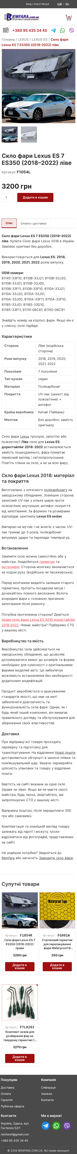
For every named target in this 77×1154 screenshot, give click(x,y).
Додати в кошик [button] (20, 966)
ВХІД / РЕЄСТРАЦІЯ (37, 4)
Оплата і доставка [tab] (33, 223)
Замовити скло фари (56, 858)
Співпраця (48, 1087)
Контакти (47, 1100)
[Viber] (71, 30)
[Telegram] (53, 30)
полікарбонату (55, 490)
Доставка (7, 1087)
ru (67, 4)
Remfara (8, 858)
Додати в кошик (35, 197)
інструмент (11, 567)
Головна (8, 39)
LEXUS (23, 39)
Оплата (6, 1093)
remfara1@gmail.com (15, 1134)
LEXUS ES (39, 39)
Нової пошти (65, 752)
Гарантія (7, 1100)
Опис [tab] (9, 223)
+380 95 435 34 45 (29, 30)
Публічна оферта (12, 1106)
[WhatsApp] (62, 30)
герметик (47, 562)
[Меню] (6, 30)
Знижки (46, 1093)
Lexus (24, 436)
